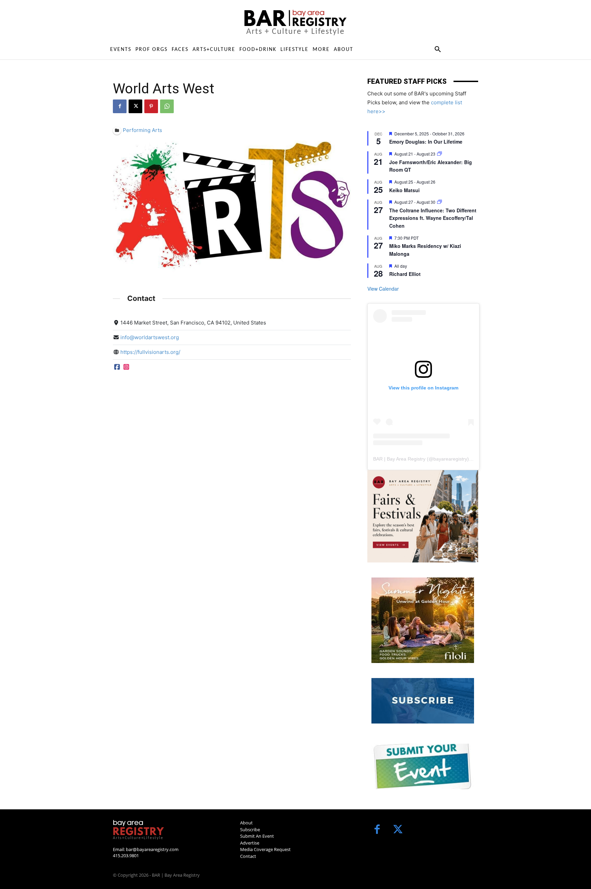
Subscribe (250, 829)
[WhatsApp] (167, 106)
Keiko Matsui (404, 190)
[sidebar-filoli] (422, 620)
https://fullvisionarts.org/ (150, 352)
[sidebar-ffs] (422, 516)
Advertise (249, 843)
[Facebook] (120, 106)
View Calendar (383, 288)
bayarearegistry (450, 459)
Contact (248, 856)
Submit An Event (257, 836)
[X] (135, 106)
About (246, 823)
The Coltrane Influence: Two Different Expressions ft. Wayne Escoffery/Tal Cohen (432, 218)
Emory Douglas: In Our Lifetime (425, 141)
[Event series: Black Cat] (439, 154)
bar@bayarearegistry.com (152, 849)
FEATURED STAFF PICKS (407, 81)
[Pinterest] (151, 106)
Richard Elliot (405, 273)
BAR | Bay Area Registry (399, 459)
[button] (437, 49)
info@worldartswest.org (149, 337)
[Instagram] (126, 366)
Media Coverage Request (265, 849)
